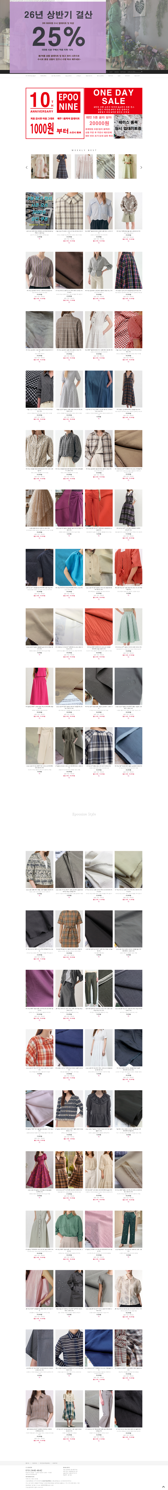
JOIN (106, 72)
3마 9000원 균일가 (31, 75)
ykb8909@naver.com (47, 1485)
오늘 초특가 (68, 75)
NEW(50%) (43, 75)
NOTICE (110, 75)
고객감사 (78, 75)
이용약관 (54, 1463)
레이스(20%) (100, 75)
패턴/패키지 (89, 75)
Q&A (119, 75)
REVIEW (127, 75)
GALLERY (137, 75)
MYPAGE (123, 72)
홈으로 (27, 1463)
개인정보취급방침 (45, 1463)
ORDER (117, 72)
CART (110, 72)
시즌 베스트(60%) (56, 75)
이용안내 (34, 1463)
